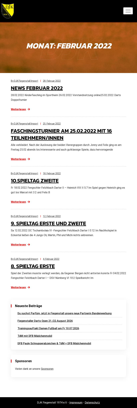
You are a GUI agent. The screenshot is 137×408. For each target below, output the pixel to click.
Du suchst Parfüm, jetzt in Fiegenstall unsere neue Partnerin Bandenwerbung (65, 313)
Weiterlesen (18, 109)
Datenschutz (92, 402)
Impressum (75, 402)
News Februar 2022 (37, 88)
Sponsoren (47, 368)
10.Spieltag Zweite (35, 181)
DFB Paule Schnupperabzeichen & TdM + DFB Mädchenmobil (54, 343)
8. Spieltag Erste (33, 266)
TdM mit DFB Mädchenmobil (35, 335)
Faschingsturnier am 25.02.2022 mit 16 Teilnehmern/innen (61, 134)
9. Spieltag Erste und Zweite (48, 223)
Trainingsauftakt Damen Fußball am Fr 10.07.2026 (48, 328)
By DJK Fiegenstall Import (24, 81)
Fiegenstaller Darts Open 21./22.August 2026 (45, 320)
